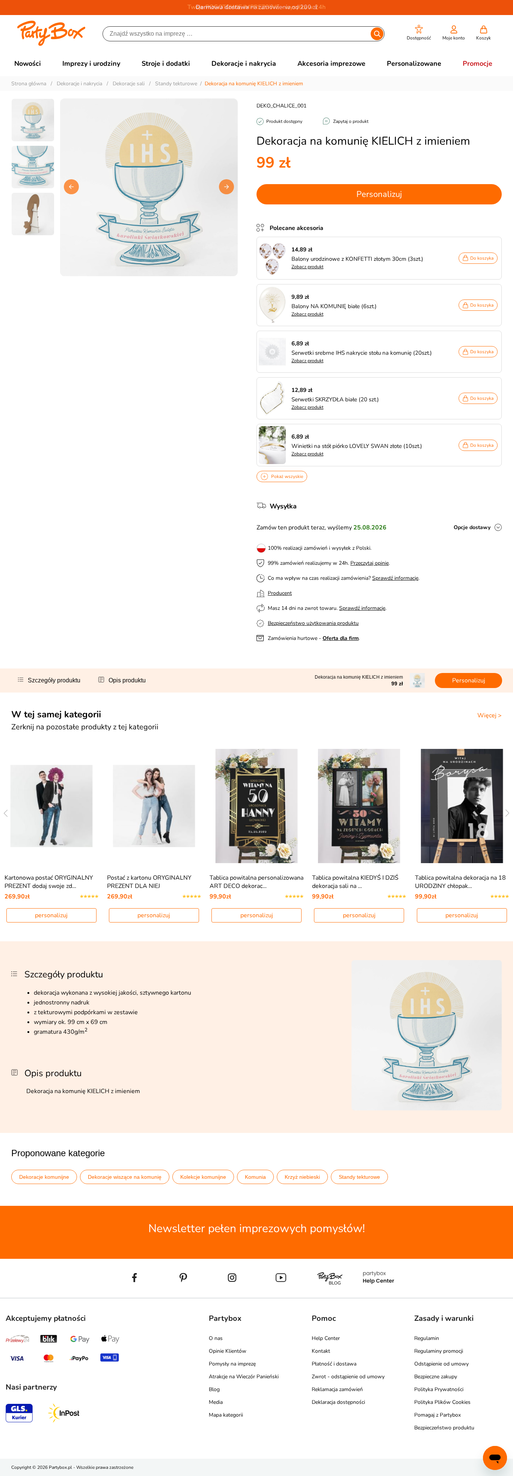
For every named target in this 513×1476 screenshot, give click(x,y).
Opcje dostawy (472, 527)
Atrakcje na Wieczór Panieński (244, 1376)
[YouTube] (281, 1295)
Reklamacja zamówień (337, 1389)
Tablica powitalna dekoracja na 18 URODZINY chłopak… (460, 882)
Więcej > (489, 715)
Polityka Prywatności (438, 1389)
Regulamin (426, 1338)
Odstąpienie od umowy (441, 1363)
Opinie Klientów (227, 1351)
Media (216, 1402)
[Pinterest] (183, 1295)
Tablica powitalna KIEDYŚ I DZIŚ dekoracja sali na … (355, 882)
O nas (216, 1338)
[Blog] (330, 1295)
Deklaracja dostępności (338, 1402)
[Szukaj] (377, 33)
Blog (214, 1389)
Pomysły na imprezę (232, 1363)
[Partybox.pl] (51, 44)
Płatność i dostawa (334, 1363)
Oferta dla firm (341, 638)
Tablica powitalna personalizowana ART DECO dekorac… (256, 882)
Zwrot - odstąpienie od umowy (348, 1376)
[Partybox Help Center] (378, 1295)
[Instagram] (232, 1295)
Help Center (326, 1338)
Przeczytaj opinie (369, 563)
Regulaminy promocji (438, 1351)
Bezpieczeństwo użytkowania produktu (313, 623)
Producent (280, 593)
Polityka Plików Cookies (442, 1402)
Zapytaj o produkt (350, 121)
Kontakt (321, 1351)
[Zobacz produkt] (274, 258)
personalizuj (51, 915)
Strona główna (28, 83)
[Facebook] (134, 1295)
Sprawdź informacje (395, 578)
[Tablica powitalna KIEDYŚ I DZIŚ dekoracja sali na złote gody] (359, 806)
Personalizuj (379, 194)
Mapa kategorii (226, 1415)
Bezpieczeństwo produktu (444, 1427)
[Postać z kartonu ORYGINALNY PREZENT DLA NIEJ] (154, 806)
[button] (419, 33)
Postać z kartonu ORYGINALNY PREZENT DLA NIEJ (149, 882)
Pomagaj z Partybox (437, 1415)
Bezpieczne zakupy (435, 1376)
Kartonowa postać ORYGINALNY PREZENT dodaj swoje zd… (49, 882)
